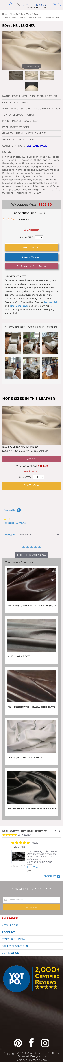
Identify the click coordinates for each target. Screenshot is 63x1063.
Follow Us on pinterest (18, 1042)
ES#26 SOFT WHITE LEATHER (25, 758)
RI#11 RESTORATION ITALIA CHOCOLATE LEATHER (32, 707)
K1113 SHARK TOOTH (19, 656)
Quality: (8, 133)
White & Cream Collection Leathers (19, 17)
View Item (31, 459)
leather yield (51, 302)
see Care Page (37, 145)
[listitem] (34, 856)
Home (5, 14)
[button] (56, 831)
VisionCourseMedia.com (31, 1060)
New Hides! (10, 925)
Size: (5, 108)
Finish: (6, 121)
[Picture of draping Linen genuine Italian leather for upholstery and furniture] (47, 76)
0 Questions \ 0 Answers (15, 522)
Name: (6, 96)
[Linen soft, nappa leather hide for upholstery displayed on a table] (31, 86)
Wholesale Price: (26, 465)
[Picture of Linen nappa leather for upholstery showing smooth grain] (16, 76)
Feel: (5, 127)
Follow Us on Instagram (45, 1042)
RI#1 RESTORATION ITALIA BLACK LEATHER (32, 808)
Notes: (7, 152)
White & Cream (33, 14)
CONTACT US (10, 952)
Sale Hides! (10, 918)
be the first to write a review (31, 555)
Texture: (8, 114)
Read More (32, 867)
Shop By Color (17, 14)
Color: (7, 102)
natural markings (18, 306)
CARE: (6, 145)
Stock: (7, 139)
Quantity (25, 477)
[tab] (9, 535)
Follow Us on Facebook (31, 1042)
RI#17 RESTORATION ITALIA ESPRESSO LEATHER (32, 605)
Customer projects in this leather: (31, 327)
